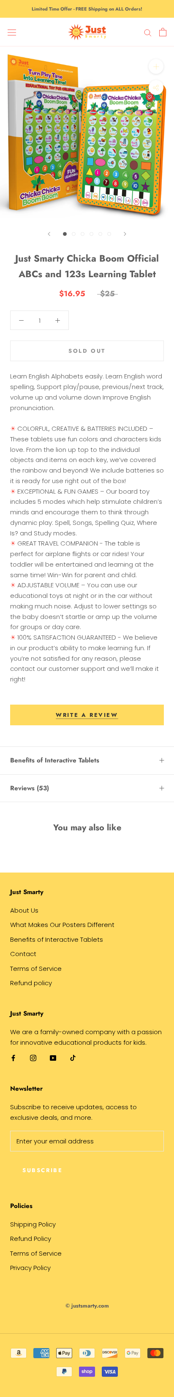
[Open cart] (162, 32)
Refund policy (31, 982)
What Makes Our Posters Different (62, 924)
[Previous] (49, 234)
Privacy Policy (30, 1267)
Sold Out (87, 351)
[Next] (125, 234)
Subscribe (42, 1170)
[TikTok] (73, 1058)
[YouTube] (53, 1058)
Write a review (87, 715)
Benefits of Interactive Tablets (54, 760)
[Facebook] (13, 1058)
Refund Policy (30, 1238)
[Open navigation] (12, 32)
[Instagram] (33, 1058)
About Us (24, 910)
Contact (23, 953)
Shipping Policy (33, 1224)
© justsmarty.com (87, 1306)
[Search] (148, 31)
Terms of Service (36, 968)
